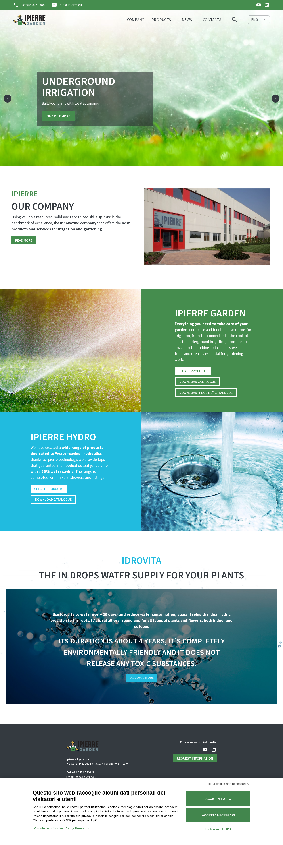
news (187, 20)
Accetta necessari (218, 815)
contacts (212, 20)
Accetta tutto (218, 798)
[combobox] (259, 19)
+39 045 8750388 (32, 4)
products (161, 20)
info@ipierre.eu (70, 4)
